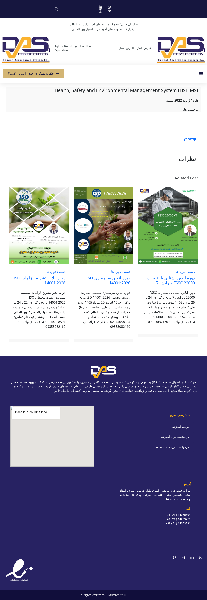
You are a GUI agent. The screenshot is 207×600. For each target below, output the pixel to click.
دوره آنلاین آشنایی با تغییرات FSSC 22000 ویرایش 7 (171, 280)
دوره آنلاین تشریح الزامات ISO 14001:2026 (39, 280)
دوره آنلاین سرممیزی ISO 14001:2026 (108, 280)
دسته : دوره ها (185, 271)
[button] (200, 73)
